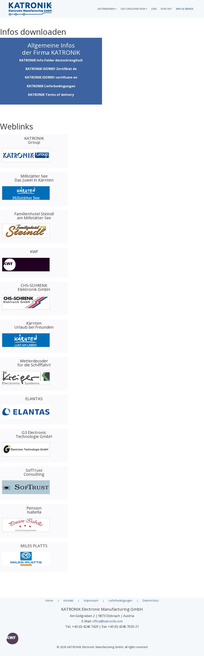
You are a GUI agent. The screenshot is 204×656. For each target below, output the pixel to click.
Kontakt (166, 9)
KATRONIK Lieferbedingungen (51, 86)
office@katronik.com (107, 621)
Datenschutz (150, 600)
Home (49, 600)
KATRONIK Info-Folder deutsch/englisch (51, 60)
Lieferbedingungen (120, 600)
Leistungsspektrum (133, 9)
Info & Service (184, 9)
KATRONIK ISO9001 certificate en (51, 77)
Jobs (154, 9)
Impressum (91, 600)
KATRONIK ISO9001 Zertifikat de (51, 69)
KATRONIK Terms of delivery (51, 94)
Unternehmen (106, 9)
